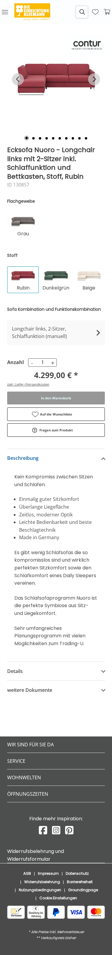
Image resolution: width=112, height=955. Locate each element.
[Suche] (82, 12)
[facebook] (43, 830)
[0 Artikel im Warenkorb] (107, 12)
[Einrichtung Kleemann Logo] (32, 12)
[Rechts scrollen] (94, 79)
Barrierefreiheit (80, 881)
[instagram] (56, 830)
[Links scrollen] (18, 79)
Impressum (48, 873)
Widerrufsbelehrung (42, 881)
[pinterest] (69, 830)
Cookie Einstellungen (58, 898)
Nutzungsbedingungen (40, 889)
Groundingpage (83, 889)
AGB (27, 873)
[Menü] (5, 12)
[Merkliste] (95, 12)
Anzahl (14, 362)
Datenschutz (77, 873)
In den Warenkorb (56, 398)
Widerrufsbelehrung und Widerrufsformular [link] (35, 855)
